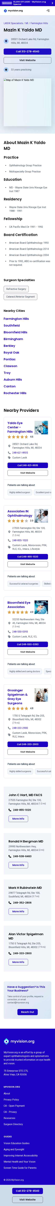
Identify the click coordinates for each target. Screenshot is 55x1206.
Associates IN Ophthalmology (19, 513)
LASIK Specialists (13, 23)
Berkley (9, 346)
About (7, 1093)
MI (26, 23)
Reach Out (27, 1012)
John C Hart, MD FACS (25, 795)
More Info (20, 818)
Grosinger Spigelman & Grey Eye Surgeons (17, 696)
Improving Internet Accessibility (21, 1155)
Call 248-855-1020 (27, 556)
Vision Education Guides (16, 1143)
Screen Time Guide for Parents (20, 1167)
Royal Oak (11, 352)
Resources (9, 1118)
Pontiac (10, 359)
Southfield (12, 325)
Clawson (10, 366)
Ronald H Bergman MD (26, 841)
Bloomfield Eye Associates (18, 604)
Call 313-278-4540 (27, 1191)
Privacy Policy (11, 1099)
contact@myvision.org (18, 1002)
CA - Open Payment (14, 1105)
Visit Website (27, 1199)
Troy (7, 373)
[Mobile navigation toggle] (48, 10)
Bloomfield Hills (15, 332)
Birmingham (13, 339)
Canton (10, 386)
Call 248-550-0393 (27, 644)
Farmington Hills (39, 23)
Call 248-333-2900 (27, 744)
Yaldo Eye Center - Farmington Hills (20, 427)
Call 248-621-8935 (27, 465)
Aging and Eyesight (14, 1149)
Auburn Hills (13, 379)
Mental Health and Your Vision (19, 1161)
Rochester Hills (15, 393)
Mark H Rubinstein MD (25, 888)
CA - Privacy (10, 1112)
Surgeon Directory (13, 1124)
